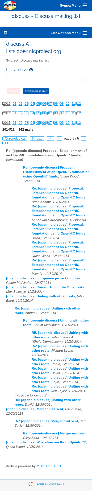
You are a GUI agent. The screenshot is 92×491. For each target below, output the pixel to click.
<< (50, 138)
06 (44, 103)
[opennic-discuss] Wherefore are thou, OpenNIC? (46, 442)
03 (26, 103)
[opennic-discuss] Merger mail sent (34, 409)
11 (73, 103)
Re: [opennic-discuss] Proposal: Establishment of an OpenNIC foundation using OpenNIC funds (56, 172)
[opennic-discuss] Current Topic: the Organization (47, 287)
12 (79, 103)
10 (68, 103)
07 (50, 103)
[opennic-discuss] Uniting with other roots (40, 296)
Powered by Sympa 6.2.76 (49, 484)
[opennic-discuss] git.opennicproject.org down (44, 278)
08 (56, 103)
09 (62, 103)
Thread (37, 138)
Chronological (15, 138)
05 (38, 103)
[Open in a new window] (31, 69)
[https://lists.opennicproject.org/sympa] (10, 5)
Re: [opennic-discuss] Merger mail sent (46, 421)
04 (32, 103)
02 (20, 103)
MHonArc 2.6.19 (49, 466)
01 (15, 103)
